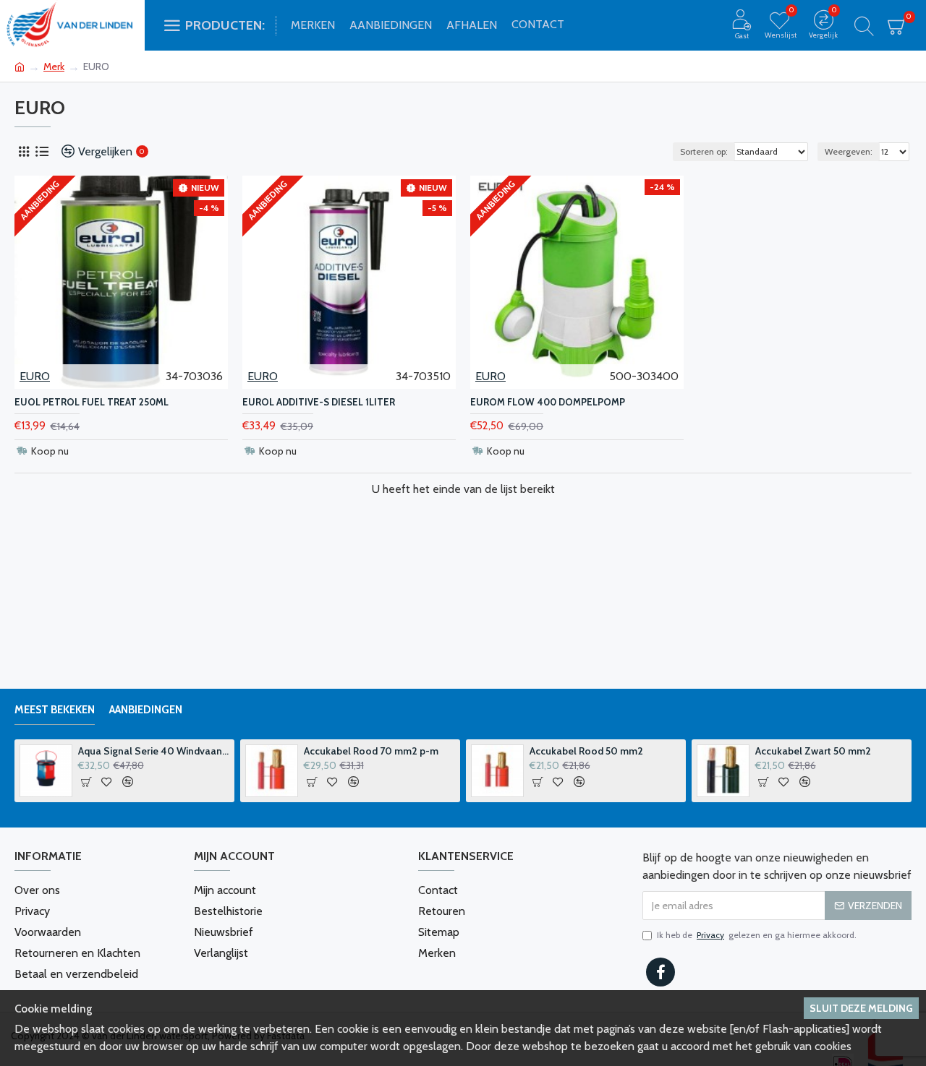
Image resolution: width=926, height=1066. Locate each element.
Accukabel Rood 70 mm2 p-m (371, 750)
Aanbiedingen (145, 709)
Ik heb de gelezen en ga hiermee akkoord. (757, 934)
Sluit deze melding (861, 1008)
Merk (53, 66)
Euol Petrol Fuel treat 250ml (91, 402)
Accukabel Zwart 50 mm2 (813, 750)
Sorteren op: (704, 151)
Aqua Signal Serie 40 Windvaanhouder (154, 750)
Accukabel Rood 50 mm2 (586, 750)
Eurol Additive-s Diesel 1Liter (318, 402)
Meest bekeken (54, 709)
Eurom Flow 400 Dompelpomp (547, 402)
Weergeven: (848, 151)
